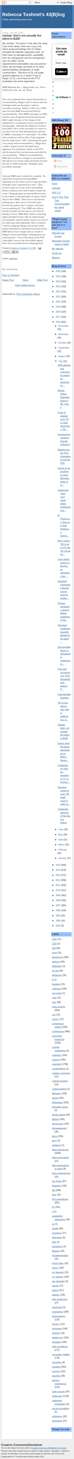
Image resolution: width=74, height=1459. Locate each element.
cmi (54, 1014)
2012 (58, 880)
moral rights (58, 1263)
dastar (55, 1098)
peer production (59, 1299)
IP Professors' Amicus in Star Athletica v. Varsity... (64, 525)
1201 (54, 939)
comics (55, 1019)
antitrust (56, 961)
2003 (58, 925)
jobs (54, 1242)
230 (54, 948)
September (63, 347)
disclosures (57, 1123)
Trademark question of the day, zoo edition (64, 816)
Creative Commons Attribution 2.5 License (48, 1448)
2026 (58, 271)
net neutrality (58, 1281)
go (53, 1224)
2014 (58, 870)
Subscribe (61, 71)
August (62, 356)
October (62, 342)
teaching (56, 1376)
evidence (56, 1145)
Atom (54, 183)
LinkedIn (56, 188)
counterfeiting (58, 1068)
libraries (56, 1251)
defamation (57, 1102)
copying (56, 1059)
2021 (58, 296)
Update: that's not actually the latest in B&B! (64, 732)
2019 (58, 306)
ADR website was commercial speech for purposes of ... (64, 375)
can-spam (57, 993)
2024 (58, 281)
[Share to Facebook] (13, 252)
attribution (57, 975)
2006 (58, 910)
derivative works (60, 1107)
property (56, 1333)
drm (54, 1140)
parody (55, 1285)
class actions (58, 1006)
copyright (56, 1064)
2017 (58, 317)
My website (57, 248)
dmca (54, 1136)
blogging (56, 984)
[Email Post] (39, 248)
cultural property (60, 1081)
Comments (62, 166)
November (63, 334)
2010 (58, 890)
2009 (58, 895)
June (61, 829)
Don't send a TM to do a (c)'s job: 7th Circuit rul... (64, 547)
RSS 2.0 (56, 192)
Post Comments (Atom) (28, 294)
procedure (57, 1328)
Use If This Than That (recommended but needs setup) (60, 204)
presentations (58, 1316)
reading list (57, 1337)
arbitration (57, 966)
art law (55, 970)
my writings (57, 1276)
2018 (58, 311)
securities (57, 1362)
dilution (55, 1119)
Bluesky (56, 257)
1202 (54, 943)
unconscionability (60, 1408)
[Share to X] (10, 252)
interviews (57, 1237)
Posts (59, 161)
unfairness (57, 1416)
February (62, 849)
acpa (54, 952)
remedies (56, 1342)
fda (53, 1190)
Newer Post (8, 280)
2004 (58, 920)
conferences (58, 1031)
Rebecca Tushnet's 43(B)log (33, 14)
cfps (54, 1002)
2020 (58, 301)
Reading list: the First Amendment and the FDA (64, 456)
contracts (56, 1055)
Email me (56, 253)
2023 (58, 286)
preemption (57, 1311)
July (60, 361)
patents (55, 1294)
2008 (58, 900)
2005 (58, 915)
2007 (58, 905)
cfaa (54, 997)
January (62, 858)
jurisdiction (57, 1246)
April (61, 839)
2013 (58, 875)
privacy (55, 1324)
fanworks (56, 1185)
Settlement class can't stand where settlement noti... (64, 500)
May (60, 834)
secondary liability (61, 1354)
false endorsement (61, 1173)
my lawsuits (58, 1272)
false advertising (60, 1149)
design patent (58, 1114)
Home (25, 280)
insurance (57, 1233)
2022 (58, 291)
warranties (57, 1421)
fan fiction (57, 1181)
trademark (13, 258)
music (55, 1267)
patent (55, 1290)
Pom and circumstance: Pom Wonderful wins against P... (64, 679)
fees (54, 1194)
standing (56, 1367)
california (56, 988)
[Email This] (4, 252)
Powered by (53, 97)
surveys (56, 1371)
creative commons (61, 1073)
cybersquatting (59, 1089)
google (55, 1228)
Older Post (42, 280)
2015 (58, 865)
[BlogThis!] (7, 252)
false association (60, 1157)
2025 (58, 276)
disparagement (59, 1128)
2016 (58, 322)
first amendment (60, 1199)
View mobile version (25, 285)
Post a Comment (10, 275)
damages (56, 1093)
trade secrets (58, 1391)
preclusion (57, 1307)
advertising (57, 957)
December (63, 326)
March (61, 844)
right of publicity (60, 1346)
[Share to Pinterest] (17, 252)
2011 (58, 885)
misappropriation (60, 1255)
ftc (53, 1207)
